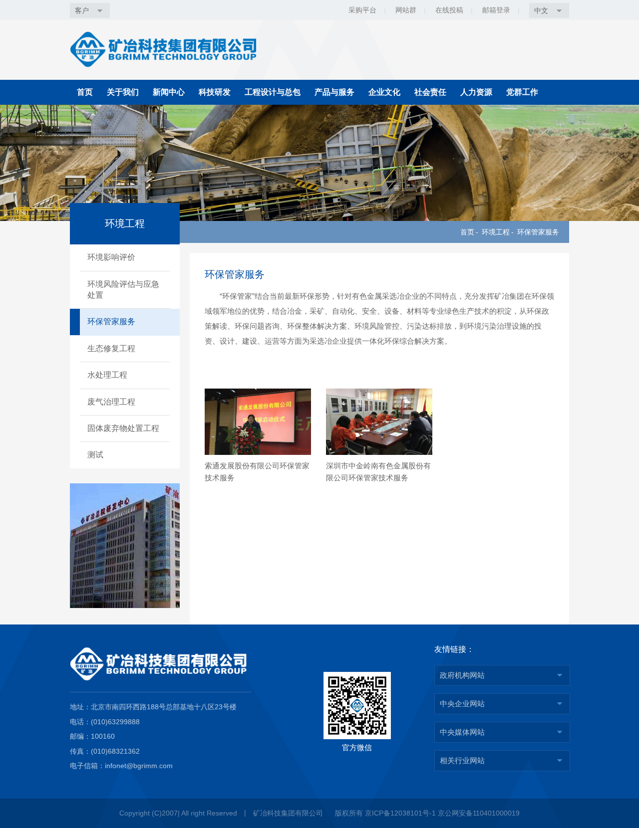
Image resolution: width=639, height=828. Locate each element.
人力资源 (476, 92)
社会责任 (430, 92)
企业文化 (384, 92)
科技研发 (215, 92)
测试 (95, 454)
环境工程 (496, 232)
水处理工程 (107, 375)
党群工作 (522, 92)
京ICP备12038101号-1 (400, 813)
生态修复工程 (111, 348)
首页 (85, 92)
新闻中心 (169, 92)
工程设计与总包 (273, 92)
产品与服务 (334, 92)
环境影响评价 (111, 257)
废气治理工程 (111, 402)
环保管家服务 (538, 232)
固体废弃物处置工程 (123, 428)
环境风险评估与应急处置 (123, 289)
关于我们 (123, 92)
